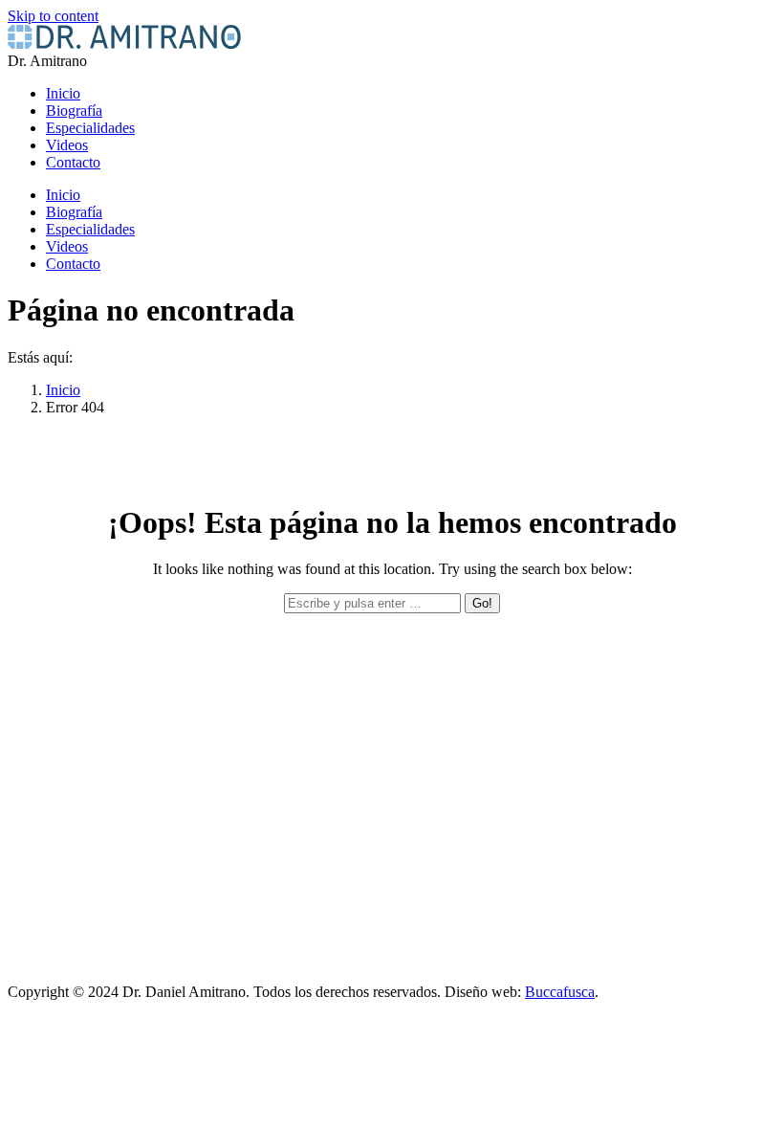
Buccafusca (560, 992)
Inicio (63, 390)
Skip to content (53, 16)
